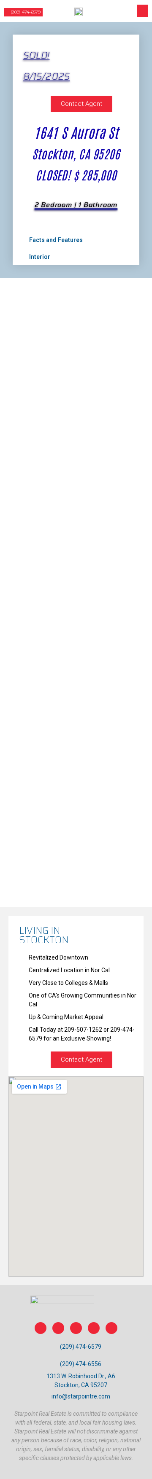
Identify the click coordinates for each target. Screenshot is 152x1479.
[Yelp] (94, 1328)
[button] (23, 12)
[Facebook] (40, 1328)
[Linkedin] (76, 1328)
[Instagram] (58, 1328)
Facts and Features (56, 240)
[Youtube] (111, 1328)
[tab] (75, 239)
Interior (39, 256)
